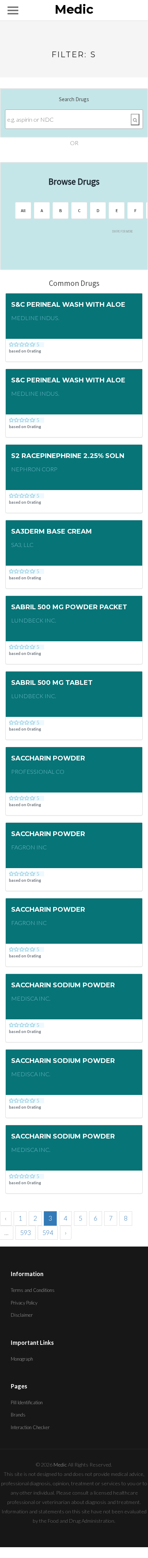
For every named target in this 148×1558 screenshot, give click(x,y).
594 (47, 1232)
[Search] (135, 119)
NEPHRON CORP (34, 469)
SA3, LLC (22, 544)
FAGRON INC (29, 847)
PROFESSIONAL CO (37, 771)
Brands (18, 1415)
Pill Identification (27, 1402)
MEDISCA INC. (30, 998)
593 (25, 1232)
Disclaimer (22, 1315)
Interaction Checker (30, 1427)
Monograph (22, 1359)
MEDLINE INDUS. (35, 317)
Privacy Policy (24, 1303)
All (23, 210)
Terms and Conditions (33, 1290)
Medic (74, 9)
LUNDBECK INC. (33, 620)
